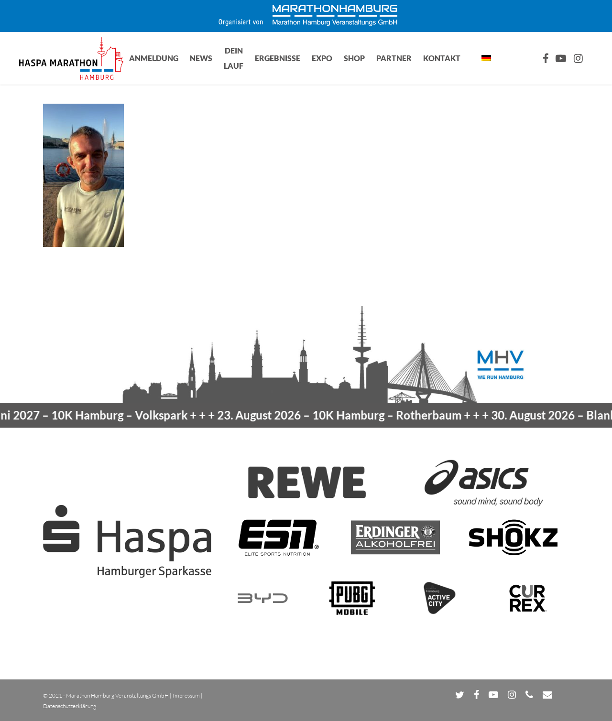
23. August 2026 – (322, 415)
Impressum (186, 695)
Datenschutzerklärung (69, 706)
